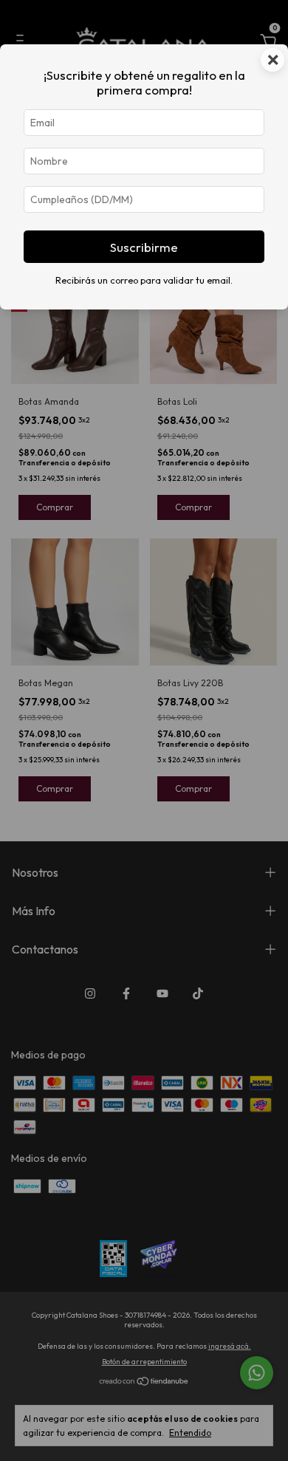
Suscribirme (144, 247)
